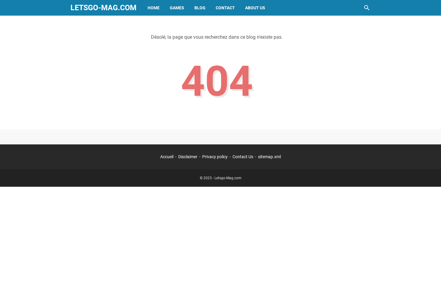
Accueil (166, 156)
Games (177, 7)
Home (154, 7)
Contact (225, 7)
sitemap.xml (269, 156)
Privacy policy (215, 156)
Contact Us (242, 156)
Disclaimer (187, 156)
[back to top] (429, 273)
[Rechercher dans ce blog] (366, 7)
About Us (255, 7)
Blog (200, 7)
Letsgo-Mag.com (103, 7)
